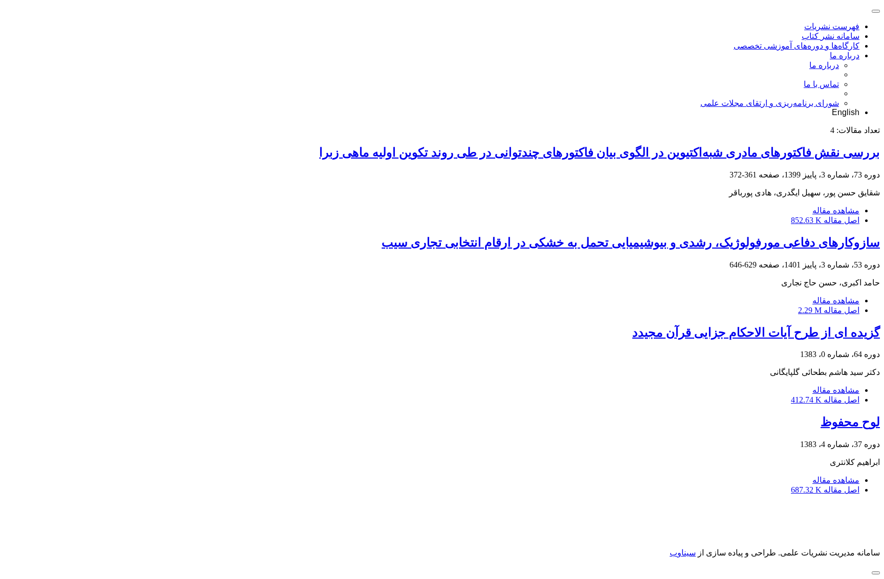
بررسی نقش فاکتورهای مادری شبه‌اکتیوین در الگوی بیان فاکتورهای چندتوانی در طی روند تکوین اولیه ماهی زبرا (599, 152)
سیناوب (683, 552)
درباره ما (844, 55)
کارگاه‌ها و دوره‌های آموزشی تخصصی (796, 45)
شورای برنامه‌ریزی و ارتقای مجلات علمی (769, 103)
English (845, 112)
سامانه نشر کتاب (830, 36)
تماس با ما (821, 84)
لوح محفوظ (850, 422)
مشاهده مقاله (835, 210)
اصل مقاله (825, 220)
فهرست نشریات (831, 26)
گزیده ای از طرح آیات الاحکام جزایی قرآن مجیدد (756, 332)
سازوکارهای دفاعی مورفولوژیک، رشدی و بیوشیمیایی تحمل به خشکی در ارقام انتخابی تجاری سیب (631, 242)
